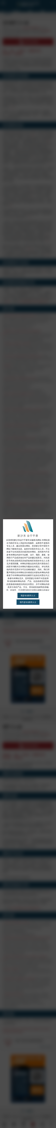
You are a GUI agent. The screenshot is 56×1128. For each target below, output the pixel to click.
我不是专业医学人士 (28, 602)
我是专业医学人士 (28, 595)
